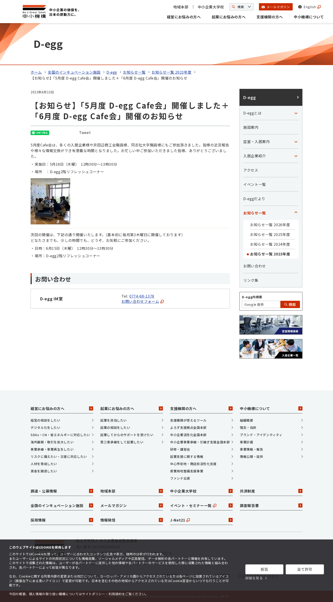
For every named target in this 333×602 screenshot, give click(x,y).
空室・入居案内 (256, 141)
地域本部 (180, 7)
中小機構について (309, 17)
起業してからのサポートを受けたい (126, 434)
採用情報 (38, 520)
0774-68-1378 (141, 296)
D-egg (111, 72)
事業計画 (246, 442)
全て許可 (304, 569)
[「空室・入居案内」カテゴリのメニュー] (296, 141)
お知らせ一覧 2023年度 (171, 72)
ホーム (36, 72)
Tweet (85, 132)
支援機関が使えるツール (188, 420)
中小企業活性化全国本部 (188, 434)
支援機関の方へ (269, 17)
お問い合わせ (254, 266)
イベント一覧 (254, 184)
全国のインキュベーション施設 (74, 72)
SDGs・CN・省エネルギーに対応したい (60, 434)
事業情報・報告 (251, 449)
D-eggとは (252, 113)
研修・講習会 (180, 449)
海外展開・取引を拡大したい (52, 442)
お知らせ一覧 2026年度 (270, 224)
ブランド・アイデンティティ (261, 434)
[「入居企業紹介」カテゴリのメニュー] (296, 155)
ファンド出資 (180, 478)
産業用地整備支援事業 (186, 471)
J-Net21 (177, 520)
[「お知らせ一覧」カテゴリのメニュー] (296, 213)
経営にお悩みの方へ (184, 17)
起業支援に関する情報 (186, 456)
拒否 (264, 569)
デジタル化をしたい (45, 427)
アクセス (250, 170)
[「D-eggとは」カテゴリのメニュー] (296, 113)
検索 (291, 304)
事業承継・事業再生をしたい (52, 449)
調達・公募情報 (44, 491)
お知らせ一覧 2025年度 (270, 234)
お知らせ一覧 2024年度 (270, 244)
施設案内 (250, 127)
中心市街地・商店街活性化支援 (193, 463)
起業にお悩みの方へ (229, 17)
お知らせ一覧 (134, 72)
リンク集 (250, 280)
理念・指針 (248, 427)
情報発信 (108, 520)
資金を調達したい (44, 471)
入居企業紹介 (254, 155)
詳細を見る (254, 578)
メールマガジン (113, 505)
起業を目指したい (113, 420)
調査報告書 (249, 505)
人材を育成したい (44, 463)
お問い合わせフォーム (140, 301)
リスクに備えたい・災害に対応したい (59, 456)
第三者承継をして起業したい (121, 442)
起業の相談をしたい (115, 427)
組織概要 (246, 420)
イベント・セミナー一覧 (191, 505)
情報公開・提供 (251, 456)
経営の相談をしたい (45, 420)
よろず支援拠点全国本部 (188, 427)
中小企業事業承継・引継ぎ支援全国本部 (200, 442)
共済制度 (247, 491)
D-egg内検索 (252, 297)
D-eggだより (254, 198)
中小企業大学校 (211, 7)
